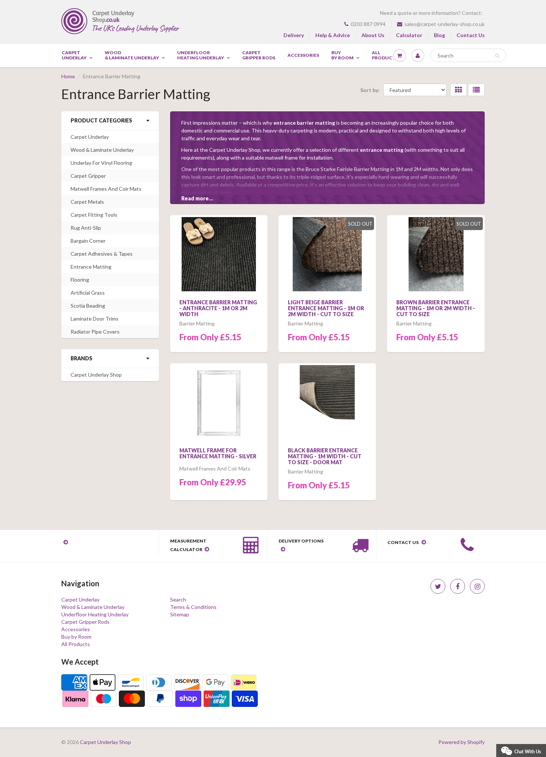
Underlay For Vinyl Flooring (101, 163)
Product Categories (101, 120)
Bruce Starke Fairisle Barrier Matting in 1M (354, 169)
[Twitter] (437, 586)
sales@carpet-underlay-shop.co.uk (444, 24)
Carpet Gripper (88, 176)
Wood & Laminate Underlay (132, 55)
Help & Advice (332, 35)
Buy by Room (342, 55)
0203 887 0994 (368, 24)
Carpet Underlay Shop (96, 374)
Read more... (197, 198)
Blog (439, 35)
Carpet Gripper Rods (258, 55)
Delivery (293, 35)
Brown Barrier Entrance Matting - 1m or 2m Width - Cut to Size (435, 308)
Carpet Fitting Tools (94, 215)
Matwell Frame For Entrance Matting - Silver (217, 453)
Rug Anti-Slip (86, 228)
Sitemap (179, 614)
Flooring (80, 279)
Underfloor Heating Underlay (200, 55)
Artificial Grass (88, 292)
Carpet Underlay (74, 55)
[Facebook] (457, 586)
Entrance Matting (91, 266)
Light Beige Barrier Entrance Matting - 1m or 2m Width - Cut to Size (326, 308)
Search (178, 599)
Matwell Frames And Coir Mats (106, 189)
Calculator (409, 35)
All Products (75, 644)
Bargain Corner (88, 240)
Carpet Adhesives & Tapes (102, 253)
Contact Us (470, 35)
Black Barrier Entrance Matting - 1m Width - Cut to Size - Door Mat (324, 456)
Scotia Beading (88, 305)
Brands (81, 358)
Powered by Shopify (461, 742)
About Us (372, 35)
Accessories (303, 55)
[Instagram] (477, 586)
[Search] (497, 56)
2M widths (426, 169)
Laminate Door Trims (94, 318)
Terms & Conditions (193, 607)
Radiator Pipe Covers (95, 331)
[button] (521, 750)
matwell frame (281, 157)
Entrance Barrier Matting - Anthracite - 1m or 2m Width (218, 308)
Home (68, 76)
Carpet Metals (87, 202)
